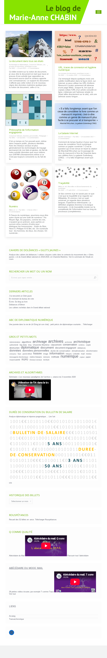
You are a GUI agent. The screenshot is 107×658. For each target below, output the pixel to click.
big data (23, 345)
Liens (12, 606)
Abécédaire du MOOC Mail (26, 568)
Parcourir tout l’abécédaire (77, 556)
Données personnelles (30, 136)
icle (10, 483)
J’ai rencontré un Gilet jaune (20, 296)
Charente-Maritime (41, 345)
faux (19, 354)
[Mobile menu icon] (98, 12)
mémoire (46, 357)
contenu (81, 345)
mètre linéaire (36, 357)
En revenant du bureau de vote (21, 299)
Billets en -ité (62, 186)
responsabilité (14, 360)
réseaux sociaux (36, 360)
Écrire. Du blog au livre (18, 302)
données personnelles (35, 351)
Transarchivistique (16, 619)
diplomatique (30, 347)
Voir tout (12, 594)
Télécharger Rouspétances (46, 520)
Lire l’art (52, 417)
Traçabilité (63, 183)
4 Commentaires (82, 190)
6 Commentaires (33, 138)
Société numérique (64, 137)
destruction (14, 348)
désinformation (92, 351)
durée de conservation (60, 351)
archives (55, 341)
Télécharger (87, 324)
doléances (81, 348)
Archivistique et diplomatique (18, 64)
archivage (40, 341)
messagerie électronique (18, 357)
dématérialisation (78, 351)
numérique (69, 356)
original (82, 357)
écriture (46, 360)
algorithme (26, 342)
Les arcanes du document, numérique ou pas (27, 65)
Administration (14, 342)
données (15, 350)
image (45, 354)
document (47, 347)
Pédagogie (42, 136)
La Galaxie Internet (68, 133)
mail (83, 354)
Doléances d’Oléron (17, 305)
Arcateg (12, 616)
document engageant (65, 348)
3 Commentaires (85, 75)
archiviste (68, 342)
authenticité (13, 345)
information (56, 353)
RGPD (25, 359)
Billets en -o (13, 210)
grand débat (27, 354)
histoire (37, 353)
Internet (68, 354)
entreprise (12, 354)
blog (29, 345)
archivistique (81, 342)
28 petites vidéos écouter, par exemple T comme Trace (31, 592)
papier (88, 357)
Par (12, 68)
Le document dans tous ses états (26, 61)
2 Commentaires (33, 68)
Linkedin (76, 354)
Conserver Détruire (35, 64)
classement (56, 345)
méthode (55, 357)
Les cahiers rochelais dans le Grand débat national (29, 308)
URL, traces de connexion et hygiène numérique (77, 68)
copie (88, 345)
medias (89, 354)
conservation (70, 345)
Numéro (13, 206)
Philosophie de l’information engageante (24, 131)
